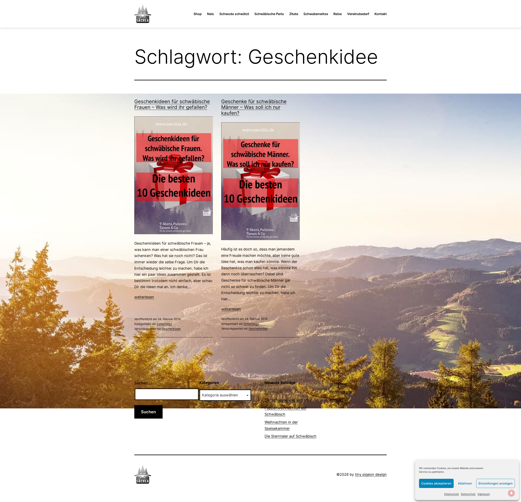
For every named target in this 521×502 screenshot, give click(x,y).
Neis (210, 14)
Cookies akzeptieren (436, 483)
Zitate (293, 14)
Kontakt (380, 14)
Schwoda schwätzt (234, 14)
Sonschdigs (164, 324)
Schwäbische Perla (269, 14)
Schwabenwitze (315, 14)
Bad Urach (274, 392)
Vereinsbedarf (358, 14)
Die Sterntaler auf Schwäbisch (290, 436)
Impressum (484, 493)
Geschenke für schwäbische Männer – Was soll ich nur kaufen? (254, 107)
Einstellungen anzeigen (495, 483)
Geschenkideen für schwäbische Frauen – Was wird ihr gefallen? (172, 104)
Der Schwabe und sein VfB (287, 400)
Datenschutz (451, 493)
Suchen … (143, 383)
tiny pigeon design (371, 474)
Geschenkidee (171, 328)
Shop (198, 14)
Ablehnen (465, 483)
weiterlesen (144, 297)
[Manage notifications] (511, 493)
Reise (337, 14)
